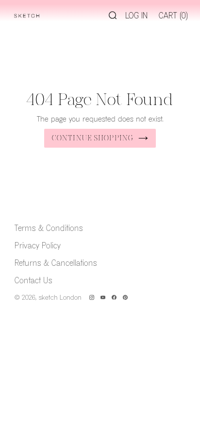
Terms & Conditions (49, 228)
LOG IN (136, 16)
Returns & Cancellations (56, 263)
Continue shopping (92, 138)
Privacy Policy (38, 246)
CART (173, 16)
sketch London (60, 298)
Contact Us (33, 281)
